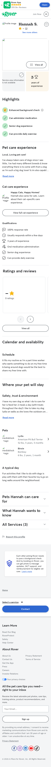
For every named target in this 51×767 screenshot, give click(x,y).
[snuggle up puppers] (25, 54)
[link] (25, 439)
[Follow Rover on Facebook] (14, 748)
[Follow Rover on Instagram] (19, 748)
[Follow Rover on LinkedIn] (25, 748)
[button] (1, 5)
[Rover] (9, 14)
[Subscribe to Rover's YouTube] (31, 748)
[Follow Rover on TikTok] (36, 748)
